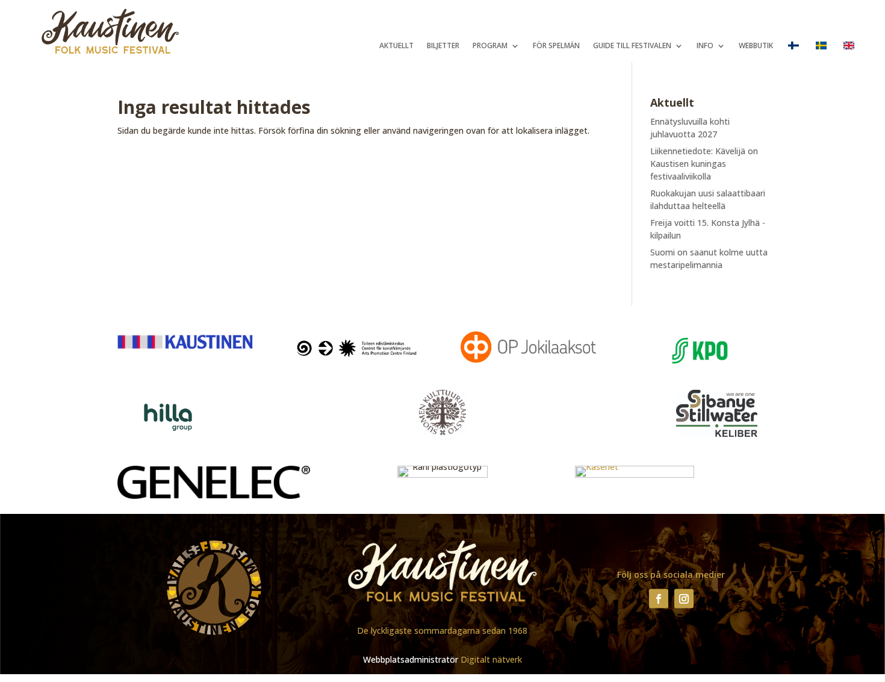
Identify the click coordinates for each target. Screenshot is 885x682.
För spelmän (556, 46)
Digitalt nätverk (491, 659)
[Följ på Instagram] (684, 598)
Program (490, 46)
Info (705, 46)
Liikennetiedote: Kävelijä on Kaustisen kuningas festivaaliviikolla (704, 163)
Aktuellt (396, 46)
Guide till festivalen (632, 46)
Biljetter (443, 46)
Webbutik (756, 46)
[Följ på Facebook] (658, 598)
